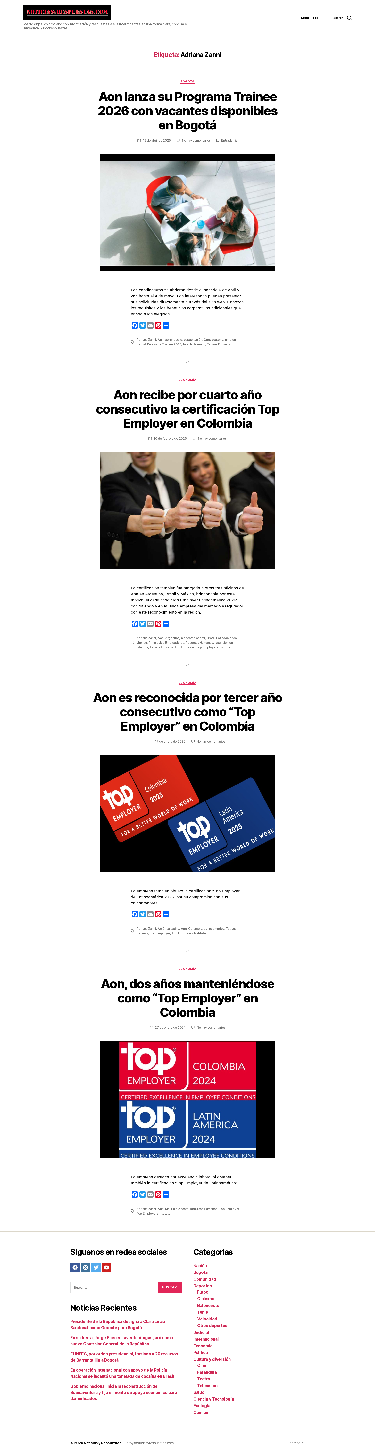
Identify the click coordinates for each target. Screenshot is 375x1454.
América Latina (168, 929)
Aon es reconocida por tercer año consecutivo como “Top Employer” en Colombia (187, 711)
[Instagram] (85, 1267)
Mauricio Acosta (176, 1209)
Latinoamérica (226, 638)
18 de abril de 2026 (157, 140)
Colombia (195, 929)
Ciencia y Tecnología (213, 1399)
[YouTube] (106, 1267)
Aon (160, 340)
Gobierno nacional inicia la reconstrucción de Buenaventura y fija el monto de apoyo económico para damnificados (123, 1392)
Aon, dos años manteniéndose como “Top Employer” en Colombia (187, 998)
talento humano (194, 344)
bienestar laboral (193, 638)
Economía (187, 380)
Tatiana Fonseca (218, 344)
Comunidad (204, 1279)
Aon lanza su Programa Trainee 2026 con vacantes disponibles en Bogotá (187, 110)
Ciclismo (205, 1298)
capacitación (193, 340)
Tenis (202, 1312)
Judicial (201, 1332)
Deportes (202, 1285)
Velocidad (207, 1319)
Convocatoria (213, 340)
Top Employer (185, 647)
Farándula (207, 1372)
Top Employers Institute (213, 647)
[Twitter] (96, 1267)
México (141, 643)
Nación (200, 1265)
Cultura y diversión (212, 1359)
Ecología (201, 1405)
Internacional (206, 1339)
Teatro (203, 1378)
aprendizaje (173, 340)
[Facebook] (75, 1267)
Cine (201, 1365)
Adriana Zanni (146, 340)
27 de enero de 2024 (170, 1027)
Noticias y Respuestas (102, 1443)
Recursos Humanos (199, 643)
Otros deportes (212, 1325)
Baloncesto (208, 1305)
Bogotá (187, 81)
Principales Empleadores (166, 643)
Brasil (211, 638)
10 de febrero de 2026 (170, 438)
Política (200, 1352)
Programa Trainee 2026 (164, 344)
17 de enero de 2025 (170, 741)
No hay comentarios (196, 140)
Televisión (207, 1385)
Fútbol (203, 1292)
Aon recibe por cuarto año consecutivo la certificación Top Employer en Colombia (187, 409)
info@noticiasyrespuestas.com (150, 1443)
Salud (199, 1392)
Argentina (172, 638)
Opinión (200, 1412)
